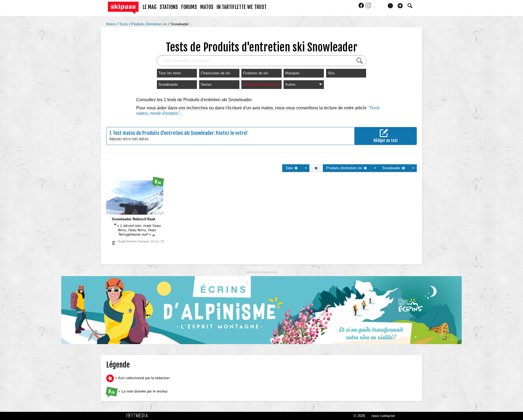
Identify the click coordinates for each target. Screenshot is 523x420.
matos (206, 7)
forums (189, 7)
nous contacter (383, 416)
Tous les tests (170, 73)
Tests (124, 24)
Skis (331, 73)
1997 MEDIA (138, 415)
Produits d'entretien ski (149, 24)
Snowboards (168, 84)
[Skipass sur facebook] (361, 7)
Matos (111, 24)
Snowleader (180, 24)
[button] (400, 6)
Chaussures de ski (215, 73)
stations (169, 7)
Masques (292, 73)
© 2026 (359, 416)
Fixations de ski (255, 73)
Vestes (206, 84)
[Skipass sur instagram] (368, 7)
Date (290, 168)
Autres (290, 84)
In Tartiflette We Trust (242, 7)
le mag (149, 7)
